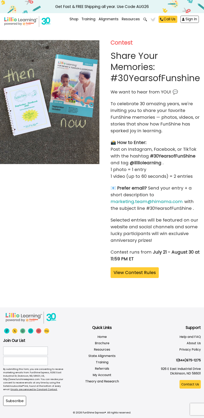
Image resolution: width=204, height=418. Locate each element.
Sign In (191, 19)
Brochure (102, 343)
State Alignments (102, 356)
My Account (102, 375)
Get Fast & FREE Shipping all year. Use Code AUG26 (102, 6)
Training (102, 362)
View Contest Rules (135, 272)
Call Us (170, 19)
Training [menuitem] (88, 19)
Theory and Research (102, 381)
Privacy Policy (190, 349)
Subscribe (15, 400)
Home (102, 336)
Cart (153, 19)
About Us (194, 343)
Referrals (102, 368)
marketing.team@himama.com (147, 201)
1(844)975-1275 (188, 360)
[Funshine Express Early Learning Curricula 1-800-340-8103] (42, 23)
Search (145, 19)
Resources (131, 19)
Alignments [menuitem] (109, 19)
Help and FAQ (190, 336)
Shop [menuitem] (74, 19)
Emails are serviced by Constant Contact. (34, 389)
